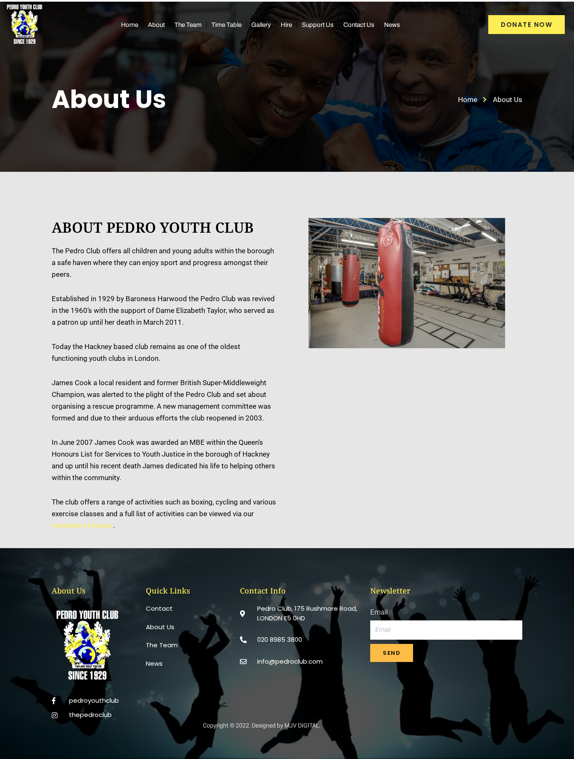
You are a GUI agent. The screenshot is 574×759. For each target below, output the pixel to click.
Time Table (226, 24)
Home (129, 24)
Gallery (261, 24)
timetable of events (82, 525)
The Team (188, 24)
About (156, 24)
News (392, 24)
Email (379, 612)
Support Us (318, 24)
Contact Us (358, 24)
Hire (286, 24)
